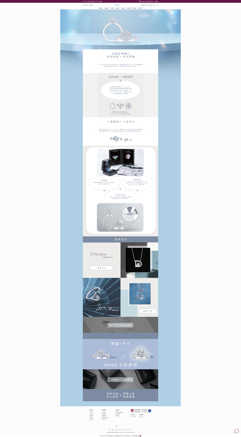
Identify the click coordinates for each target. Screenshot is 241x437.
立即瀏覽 (156, 1)
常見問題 (104, 412)
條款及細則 (117, 414)
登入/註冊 (150, 5)
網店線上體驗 (105, 417)
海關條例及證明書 (119, 412)
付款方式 (104, 419)
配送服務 (104, 414)
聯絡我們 (91, 419)
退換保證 (104, 415)
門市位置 (91, 412)
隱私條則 (117, 415)
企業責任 (91, 415)
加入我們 (91, 417)
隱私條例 (137, 435)
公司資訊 (91, 414)
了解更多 (97, 1)
